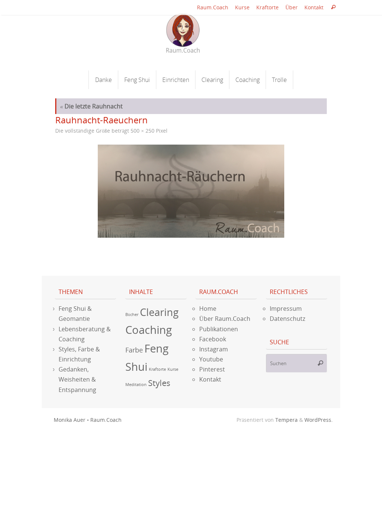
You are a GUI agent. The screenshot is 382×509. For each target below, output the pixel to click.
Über (291, 7)
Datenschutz (287, 318)
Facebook (212, 339)
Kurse (242, 7)
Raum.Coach (212, 7)
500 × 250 (142, 130)
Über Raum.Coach (224, 318)
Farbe (134, 349)
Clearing (159, 312)
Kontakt (313, 7)
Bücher (131, 314)
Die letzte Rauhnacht (91, 106)
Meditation (136, 384)
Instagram (213, 349)
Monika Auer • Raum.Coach (88, 419)
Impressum (286, 308)
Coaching (148, 329)
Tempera (286, 419)
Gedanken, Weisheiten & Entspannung (77, 379)
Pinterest (212, 369)
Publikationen (218, 329)
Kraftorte (267, 7)
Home (207, 308)
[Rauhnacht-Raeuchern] (191, 191)
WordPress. (318, 419)
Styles (159, 382)
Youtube (211, 359)
